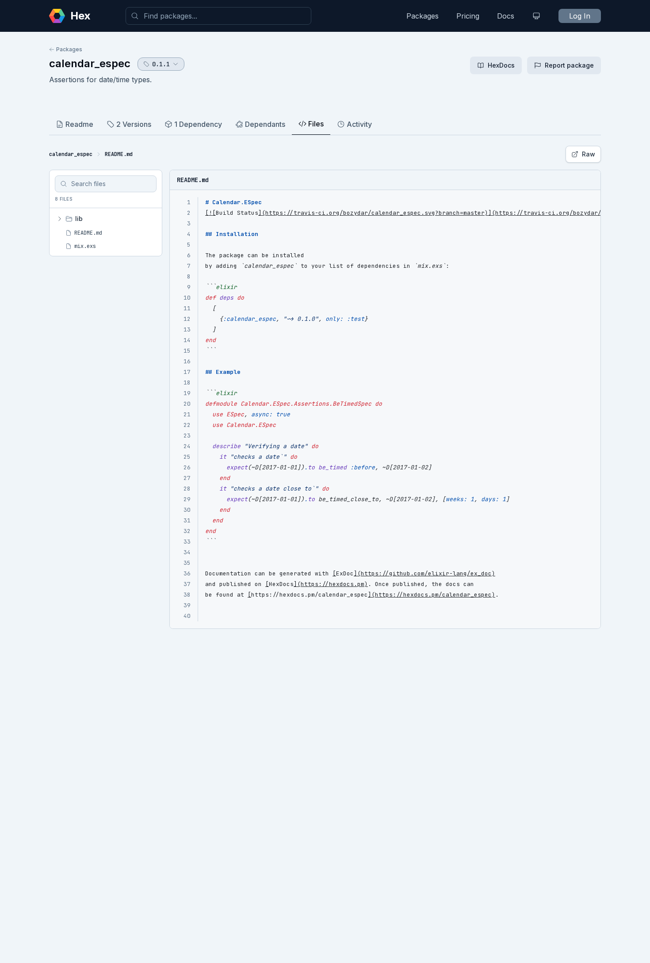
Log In (579, 15)
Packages (422, 15)
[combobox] (218, 16)
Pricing (467, 15)
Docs (505, 15)
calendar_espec (89, 63)
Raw (588, 154)
